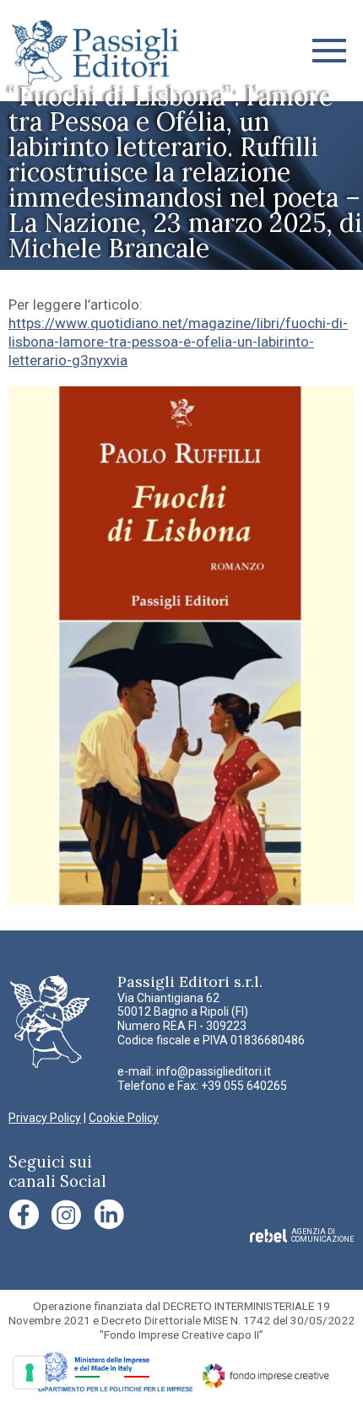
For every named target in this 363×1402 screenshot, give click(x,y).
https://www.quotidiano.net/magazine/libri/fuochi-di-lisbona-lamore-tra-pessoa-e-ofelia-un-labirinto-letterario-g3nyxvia (178, 342)
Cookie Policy (124, 1117)
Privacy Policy (44, 1117)
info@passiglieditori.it (213, 1071)
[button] (329, 50)
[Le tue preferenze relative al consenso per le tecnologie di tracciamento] (30, 1372)
